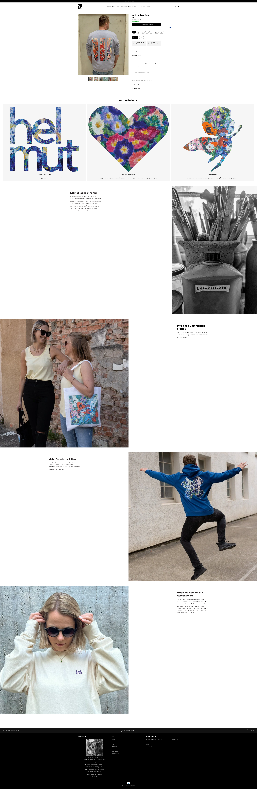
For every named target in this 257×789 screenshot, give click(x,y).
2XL (156, 32)
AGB (113, 744)
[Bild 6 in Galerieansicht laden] (115, 79)
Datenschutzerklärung (117, 748)
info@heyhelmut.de (152, 746)
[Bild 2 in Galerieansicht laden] (95, 79)
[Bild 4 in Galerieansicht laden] (105, 79)
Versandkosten (115, 753)
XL (151, 32)
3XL (162, 32)
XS (134, 32)
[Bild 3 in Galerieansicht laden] (100, 79)
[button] (172, 6)
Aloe (141, 37)
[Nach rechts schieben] (127, 78)
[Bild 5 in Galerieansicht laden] (110, 79)
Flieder (135, 37)
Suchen (113, 739)
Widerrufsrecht (115, 751)
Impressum (114, 746)
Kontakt (113, 741)
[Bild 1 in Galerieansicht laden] (91, 79)
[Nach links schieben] (79, 78)
